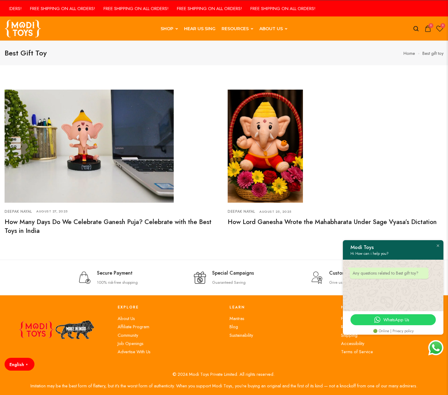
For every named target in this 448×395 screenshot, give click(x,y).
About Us (271, 29)
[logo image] (23, 28)
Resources (235, 29)
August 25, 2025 (275, 211)
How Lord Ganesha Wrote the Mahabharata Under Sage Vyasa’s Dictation (332, 221)
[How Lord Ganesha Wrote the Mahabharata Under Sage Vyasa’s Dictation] (265, 145)
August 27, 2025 (52, 211)
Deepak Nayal (18, 211)
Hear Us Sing (199, 29)
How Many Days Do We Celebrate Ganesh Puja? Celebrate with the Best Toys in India (108, 226)
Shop (167, 29)
